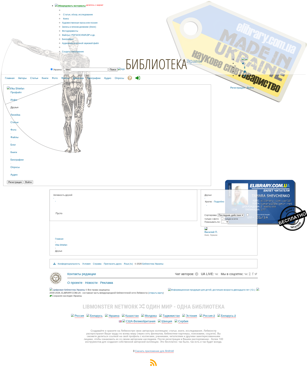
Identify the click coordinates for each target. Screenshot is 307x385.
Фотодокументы (70, 30)
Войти (250, 87)
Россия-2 (209, 316)
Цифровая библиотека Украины (69, 289)
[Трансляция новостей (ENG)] (243, 63)
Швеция (166, 321)
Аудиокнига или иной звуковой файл (80, 43)
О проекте (74, 282)
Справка (97, 263)
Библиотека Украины (152, 263)
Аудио (14, 174)
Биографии (17, 159)
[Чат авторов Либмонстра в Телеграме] (245, 71)
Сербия (183, 321)
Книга (66, 18)
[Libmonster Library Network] (257, 289)
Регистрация (237, 87)
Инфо (13, 99)
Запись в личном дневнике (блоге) (79, 26)
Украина (114, 316)
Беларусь (96, 316)
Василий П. (211, 232)
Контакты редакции (81, 273)
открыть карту (156, 292)
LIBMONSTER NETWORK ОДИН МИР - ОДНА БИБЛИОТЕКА (154, 306)
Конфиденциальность (69, 263)
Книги (13, 152)
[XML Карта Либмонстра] (153, 365)
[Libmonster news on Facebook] (253, 273)
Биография (67, 38)
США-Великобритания (140, 321)
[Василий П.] (205, 229)
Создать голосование (73, 51)
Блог (13, 144)
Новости (91, 282)
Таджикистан (171, 316)
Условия (86, 263)
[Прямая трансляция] (217, 273)
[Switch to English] (246, 59)
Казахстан (132, 316)
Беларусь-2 (228, 316)
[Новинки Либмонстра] (250, 273)
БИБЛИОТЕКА (156, 63)
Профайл (15, 92)
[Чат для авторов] (197, 273)
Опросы (15, 167)
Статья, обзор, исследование (78, 14)
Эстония (191, 316)
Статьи (14, 122)
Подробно (219, 201)
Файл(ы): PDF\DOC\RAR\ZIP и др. (78, 34)
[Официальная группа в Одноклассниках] (245, 67)
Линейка (15, 114)
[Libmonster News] (255, 273)
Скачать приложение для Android (154, 351)
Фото (13, 129)
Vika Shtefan (17, 88)
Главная (59, 238)
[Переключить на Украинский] (243, 59)
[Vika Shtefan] (8, 88)
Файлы (14, 137)
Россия (79, 316)
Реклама (106, 282)
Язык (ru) (128, 263)
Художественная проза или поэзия (80, 22)
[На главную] (56, 283)
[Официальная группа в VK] (245, 75)
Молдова (151, 316)
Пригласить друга (113, 263)
